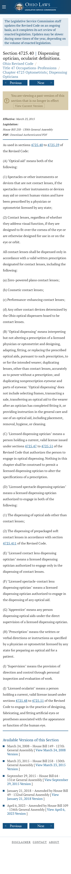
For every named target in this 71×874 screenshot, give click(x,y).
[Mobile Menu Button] (4, 7)
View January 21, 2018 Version (33, 796)
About (54, 842)
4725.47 (31, 446)
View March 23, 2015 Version (36, 767)
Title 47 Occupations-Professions (30, 67)
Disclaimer (21, 842)
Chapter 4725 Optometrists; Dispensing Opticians (35, 74)
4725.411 (10, 543)
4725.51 (47, 446)
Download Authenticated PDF (28, 134)
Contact (40, 842)
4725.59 (53, 145)
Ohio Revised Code (18, 63)
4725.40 (37, 145)
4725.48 (21, 700)
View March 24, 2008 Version (36, 752)
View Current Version (29, 106)
